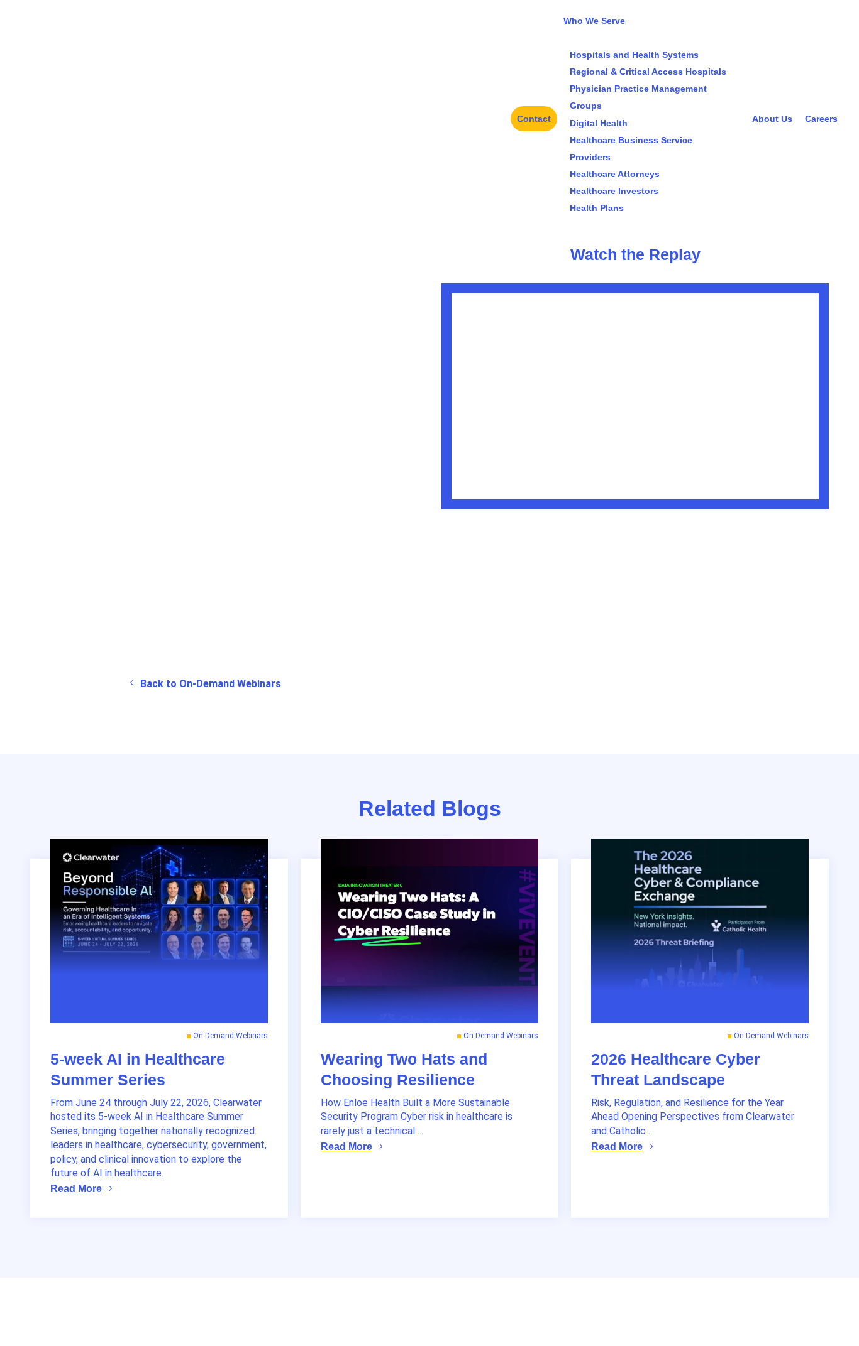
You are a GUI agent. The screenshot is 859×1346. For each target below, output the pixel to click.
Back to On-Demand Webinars (210, 684)
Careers (821, 119)
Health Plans (597, 208)
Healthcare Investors (614, 191)
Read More (76, 1188)
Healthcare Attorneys (615, 174)
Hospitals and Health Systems (634, 55)
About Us (772, 119)
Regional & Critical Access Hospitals (648, 72)
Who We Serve (594, 21)
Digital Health (599, 123)
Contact (534, 119)
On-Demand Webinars (230, 1035)
